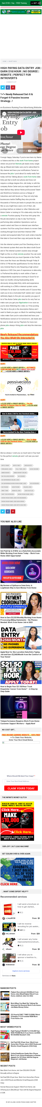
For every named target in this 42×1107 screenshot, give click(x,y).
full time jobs (21, 469)
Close (39, 3)
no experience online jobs (10, 480)
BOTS (18, 369)
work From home (26, 161)
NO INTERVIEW (34, 483)
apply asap (5, 465)
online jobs (27, 487)
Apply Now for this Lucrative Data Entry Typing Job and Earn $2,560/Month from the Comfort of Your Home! (20, 654)
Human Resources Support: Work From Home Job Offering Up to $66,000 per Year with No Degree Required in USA (20, 1090)
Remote (18, 164)
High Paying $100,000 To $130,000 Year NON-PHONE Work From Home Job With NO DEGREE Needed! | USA (25, 1033)
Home (4, 61)
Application (23, 303)
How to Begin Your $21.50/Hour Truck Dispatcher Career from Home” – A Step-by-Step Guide (19, 688)
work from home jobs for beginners (14, 498)
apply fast (16, 465)
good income (34, 469)
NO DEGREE (21, 476)
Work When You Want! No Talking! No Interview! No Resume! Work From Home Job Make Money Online (26, 1005)
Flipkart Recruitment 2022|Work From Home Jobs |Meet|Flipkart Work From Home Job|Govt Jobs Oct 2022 (25, 994)
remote (4, 216)
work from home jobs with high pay (14, 505)
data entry (28, 465)
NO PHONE (5, 487)
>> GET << (35, 3)
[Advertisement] (21, 35)
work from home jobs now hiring (13, 501)
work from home (30, 177)
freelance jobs (7, 469)
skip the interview (8, 494)
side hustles (29, 490)
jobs (12, 173)
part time (5, 490)
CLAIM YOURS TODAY (21, 788)
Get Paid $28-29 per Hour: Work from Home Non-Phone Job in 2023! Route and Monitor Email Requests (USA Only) (26, 1044)
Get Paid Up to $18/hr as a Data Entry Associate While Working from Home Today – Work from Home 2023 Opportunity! (20, 553)
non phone (15, 487)
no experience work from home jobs (14, 483)
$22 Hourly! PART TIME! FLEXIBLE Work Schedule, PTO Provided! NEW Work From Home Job (25, 1016)
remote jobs (16, 490)
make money (6, 472)
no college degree (8, 476)
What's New (13, 61)
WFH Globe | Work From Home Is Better (22, 1102)
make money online (20, 472)
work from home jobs (25, 494)
